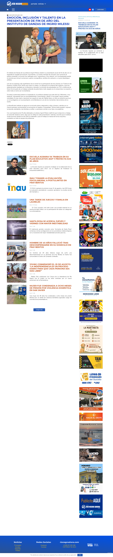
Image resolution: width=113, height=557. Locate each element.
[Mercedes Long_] (91, 286)
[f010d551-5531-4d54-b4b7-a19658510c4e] (91, 339)
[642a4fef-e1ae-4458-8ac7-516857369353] (91, 177)
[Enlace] (18, 4)
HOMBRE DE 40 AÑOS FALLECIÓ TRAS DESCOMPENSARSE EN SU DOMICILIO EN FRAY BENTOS (50, 245)
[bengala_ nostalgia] (91, 235)
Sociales (81, 18)
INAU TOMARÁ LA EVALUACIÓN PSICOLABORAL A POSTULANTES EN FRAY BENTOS (48, 180)
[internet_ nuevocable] (91, 149)
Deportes (18, 549)
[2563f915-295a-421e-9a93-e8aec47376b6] (91, 311)
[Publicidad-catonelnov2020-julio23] (91, 455)
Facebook (44, 545)
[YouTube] (89, 9)
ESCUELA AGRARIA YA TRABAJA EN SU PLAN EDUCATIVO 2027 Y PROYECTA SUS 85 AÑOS (50, 159)
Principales (96, 16)
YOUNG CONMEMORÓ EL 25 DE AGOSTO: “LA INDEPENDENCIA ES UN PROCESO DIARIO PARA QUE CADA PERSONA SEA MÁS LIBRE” (50, 267)
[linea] (91, 378)
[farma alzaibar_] (91, 478)
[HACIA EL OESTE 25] (91, 417)
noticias (89, 16)
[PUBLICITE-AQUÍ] (91, 506)
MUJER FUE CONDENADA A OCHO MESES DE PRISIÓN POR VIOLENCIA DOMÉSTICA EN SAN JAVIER (50, 288)
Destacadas (82, 16)
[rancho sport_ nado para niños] (91, 115)
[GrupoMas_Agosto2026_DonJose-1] (91, 206)
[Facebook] (92, 9)
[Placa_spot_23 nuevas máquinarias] (91, 260)
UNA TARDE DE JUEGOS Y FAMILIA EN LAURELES (49, 201)
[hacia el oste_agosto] (91, 434)
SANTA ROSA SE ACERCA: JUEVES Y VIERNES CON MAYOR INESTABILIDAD (49, 222)
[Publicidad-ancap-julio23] (91, 399)
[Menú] (13, 10)
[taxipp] (91, 362)
